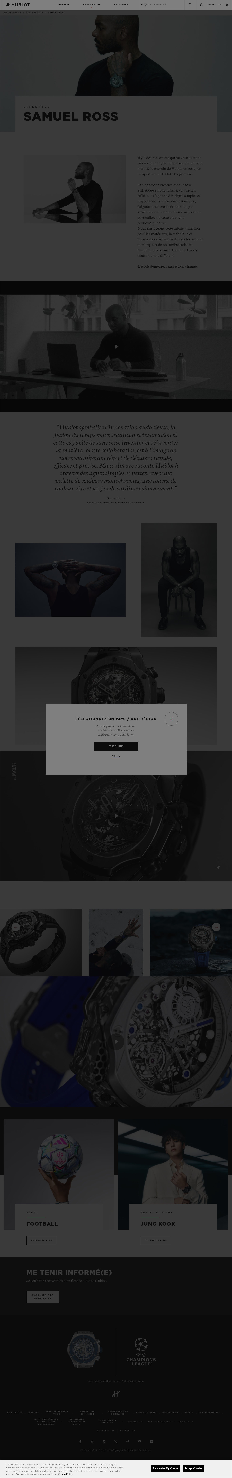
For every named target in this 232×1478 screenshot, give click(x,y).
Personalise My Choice (165, 1468)
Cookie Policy (65, 1474)
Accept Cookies (193, 1468)
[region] (116, 1469)
